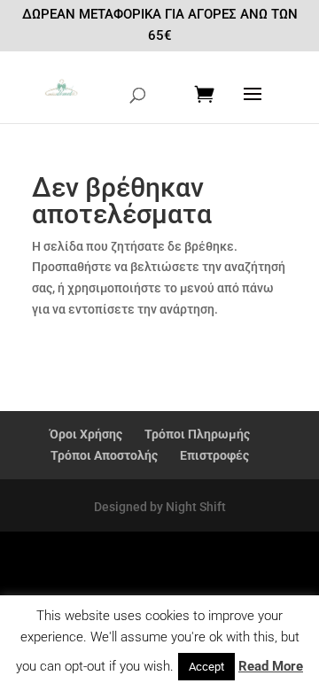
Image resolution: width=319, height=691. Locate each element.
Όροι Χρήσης (86, 434)
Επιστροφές (214, 455)
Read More (270, 666)
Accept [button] (206, 666)
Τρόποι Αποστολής (104, 455)
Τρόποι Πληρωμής (197, 434)
